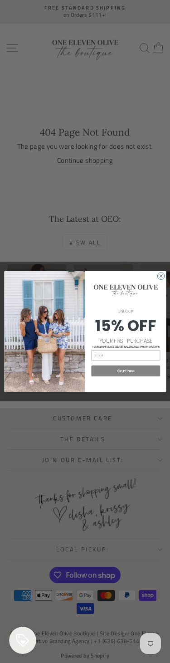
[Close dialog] (161, 276)
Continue (125, 370)
